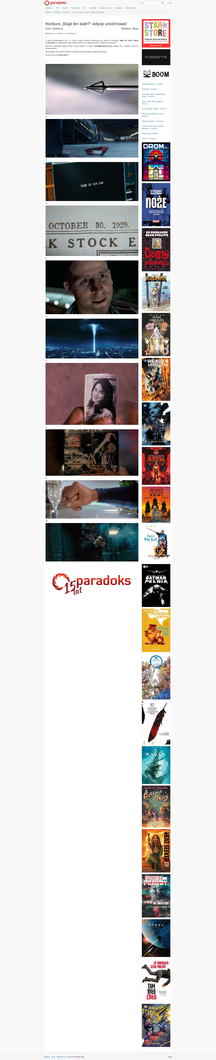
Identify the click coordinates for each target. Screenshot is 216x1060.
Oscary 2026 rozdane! (150, 133)
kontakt (68, 1057)
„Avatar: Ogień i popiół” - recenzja (154, 109)
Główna (48, 12)
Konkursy (66, 12)
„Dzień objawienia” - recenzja (152, 84)
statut (53, 1057)
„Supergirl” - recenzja (149, 89)
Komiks (65, 8)
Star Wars (93, 8)
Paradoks (118, 8)
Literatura (49, 8)
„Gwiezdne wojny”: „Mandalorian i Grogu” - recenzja (154, 95)
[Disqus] (92, 637)
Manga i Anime (105, 8)
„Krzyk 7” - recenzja (149, 138)
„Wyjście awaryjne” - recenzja (152, 121)
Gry (84, 8)
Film (57, 8)
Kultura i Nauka (130, 8)
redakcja (47, 1057)
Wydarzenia (75, 8)
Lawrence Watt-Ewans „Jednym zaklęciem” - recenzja (153, 127)
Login (170, 3)
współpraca (61, 1057)
